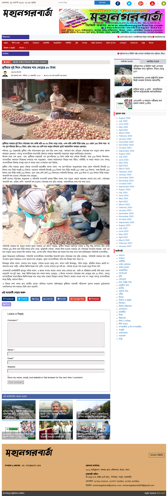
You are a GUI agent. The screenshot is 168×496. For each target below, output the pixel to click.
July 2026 (123, 121)
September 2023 (126, 222)
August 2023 (124, 225)
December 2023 (126, 213)
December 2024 (126, 177)
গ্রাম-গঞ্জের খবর (125, 282)
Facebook (9, 299)
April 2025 (123, 165)
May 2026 (123, 127)
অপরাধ (84, 43)
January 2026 (125, 139)
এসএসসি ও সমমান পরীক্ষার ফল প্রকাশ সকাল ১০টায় (18, 435)
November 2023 (126, 216)
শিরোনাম (28, 62)
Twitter (23, 299)
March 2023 (124, 240)
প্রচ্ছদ (6, 43)
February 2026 (125, 136)
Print (7, 304)
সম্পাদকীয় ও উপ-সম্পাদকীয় (130, 327)
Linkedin (49, 299)
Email (11, 358)
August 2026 (124, 118)
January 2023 (125, 246)
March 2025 (124, 168)
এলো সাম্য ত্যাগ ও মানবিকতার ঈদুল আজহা (125, 37)
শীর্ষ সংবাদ (16, 43)
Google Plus (78, 299)
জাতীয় (26, 43)
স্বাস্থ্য (143, 43)
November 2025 (126, 145)
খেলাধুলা (123, 43)
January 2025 (125, 174)
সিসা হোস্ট (161, 493)
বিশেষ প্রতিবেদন (125, 306)
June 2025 (123, 160)
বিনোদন (122, 303)
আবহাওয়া (133, 43)
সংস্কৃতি (121, 330)
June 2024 (123, 195)
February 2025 (125, 171)
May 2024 (123, 198)
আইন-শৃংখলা (111, 43)
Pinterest (95, 299)
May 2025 (123, 162)
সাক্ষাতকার (123, 333)
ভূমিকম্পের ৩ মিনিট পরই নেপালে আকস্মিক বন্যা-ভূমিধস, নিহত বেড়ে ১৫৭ (135, 53)
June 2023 (123, 231)
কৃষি (76, 43)
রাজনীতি (46, 43)
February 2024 (125, 207)
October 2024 (125, 183)
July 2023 (123, 228)
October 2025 (125, 148)
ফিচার (151, 43)
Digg (36, 299)
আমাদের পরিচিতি (156, 455)
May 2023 (123, 234)
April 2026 (123, 130)
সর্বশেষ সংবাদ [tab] (127, 61)
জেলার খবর (123, 291)
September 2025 (126, 151)
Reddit (63, 299)
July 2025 (123, 156)
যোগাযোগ (123, 309)
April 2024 (123, 201)
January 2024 (125, 210)
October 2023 (125, 219)
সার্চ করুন (102, 2)
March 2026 (124, 133)
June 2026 (123, 124)
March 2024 (124, 204)
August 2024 (124, 189)
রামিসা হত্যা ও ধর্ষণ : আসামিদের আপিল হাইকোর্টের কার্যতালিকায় (93, 415)
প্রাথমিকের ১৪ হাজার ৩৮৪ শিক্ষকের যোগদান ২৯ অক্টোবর (92, 435)
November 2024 (126, 180)
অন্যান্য (22, 48)
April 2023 (123, 237)
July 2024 (123, 192)
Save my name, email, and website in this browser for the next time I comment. (45, 377)
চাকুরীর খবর (124, 285)
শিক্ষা (121, 315)
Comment (13, 320)
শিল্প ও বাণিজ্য (125, 321)
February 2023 (125, 243)
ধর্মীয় (121, 294)
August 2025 (124, 154)
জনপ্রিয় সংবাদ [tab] (153, 61)
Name (11, 350)
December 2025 (126, 142)
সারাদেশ (36, 43)
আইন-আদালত (96, 43)
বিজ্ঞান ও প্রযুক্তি (9, 48)
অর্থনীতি (68, 43)
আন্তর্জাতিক (57, 43)
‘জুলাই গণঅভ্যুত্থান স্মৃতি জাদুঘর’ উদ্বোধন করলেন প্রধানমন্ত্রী (55, 435)
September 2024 (126, 186)
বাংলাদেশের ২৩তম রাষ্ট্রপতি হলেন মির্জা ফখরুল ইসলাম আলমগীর (53, 414)
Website (11, 367)
